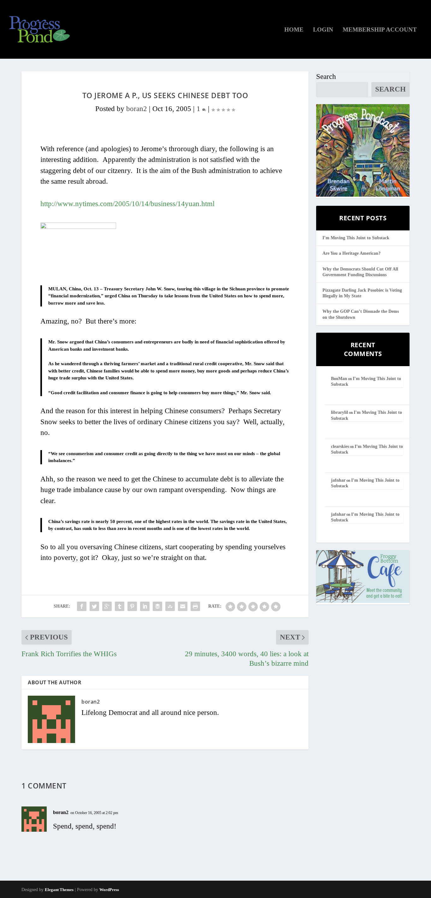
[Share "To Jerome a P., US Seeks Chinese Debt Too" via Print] (195, 606)
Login (323, 30)
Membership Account (380, 30)
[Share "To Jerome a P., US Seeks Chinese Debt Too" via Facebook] (81, 606)
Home (294, 30)
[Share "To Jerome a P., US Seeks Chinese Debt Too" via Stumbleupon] (170, 606)
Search (326, 76)
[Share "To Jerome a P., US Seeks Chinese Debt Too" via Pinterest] (132, 606)
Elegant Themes (59, 889)
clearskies (340, 446)
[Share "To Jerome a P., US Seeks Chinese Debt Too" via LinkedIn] (145, 606)
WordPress (109, 889)
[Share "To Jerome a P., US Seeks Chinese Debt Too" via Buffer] (157, 606)
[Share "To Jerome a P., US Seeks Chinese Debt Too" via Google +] (107, 606)
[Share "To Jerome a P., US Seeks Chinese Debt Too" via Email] (182, 606)
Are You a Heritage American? (351, 253)
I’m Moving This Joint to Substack (355, 237)
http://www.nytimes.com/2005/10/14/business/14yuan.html (127, 204)
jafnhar (338, 480)
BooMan (339, 378)
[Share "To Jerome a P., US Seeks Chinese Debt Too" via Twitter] (94, 606)
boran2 (136, 109)
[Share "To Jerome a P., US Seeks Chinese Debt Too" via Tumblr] (119, 606)
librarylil (339, 412)
